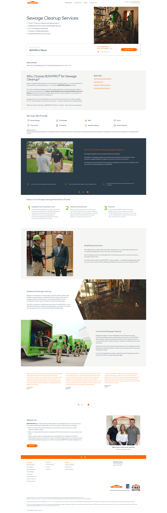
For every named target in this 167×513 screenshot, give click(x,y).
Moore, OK (29, 65)
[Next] (88, 192)
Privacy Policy (68, 467)
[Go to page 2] (84, 192)
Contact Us (93, 2)
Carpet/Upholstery (77, 131)
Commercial (77, 2)
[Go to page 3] (85, 404)
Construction (30, 474)
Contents (29, 133)
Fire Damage (30, 467)
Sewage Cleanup (31, 131)
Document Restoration (97, 131)
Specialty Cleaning (31, 478)
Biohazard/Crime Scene (41, 131)
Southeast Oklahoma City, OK (56, 65)
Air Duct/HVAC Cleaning (66, 131)
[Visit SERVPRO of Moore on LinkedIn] (81, 457)
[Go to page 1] (83, 192)
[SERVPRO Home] (33, 2)
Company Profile (50, 464)
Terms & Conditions (69, 464)
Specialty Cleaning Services (102, 85)
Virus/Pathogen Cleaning (54, 131)
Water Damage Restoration (102, 79)
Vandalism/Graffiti (134, 131)
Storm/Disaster (30, 471)
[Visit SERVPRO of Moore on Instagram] (85, 457)
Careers (48, 467)
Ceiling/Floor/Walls (86, 131)
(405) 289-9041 (135, 3)
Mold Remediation (31, 469)
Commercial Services (32, 476)
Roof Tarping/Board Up (123, 131)
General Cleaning (31, 481)
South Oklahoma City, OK (40, 65)
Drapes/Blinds (106, 131)
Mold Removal (98, 82)
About (85, 2)
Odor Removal (113, 131)
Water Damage (30, 464)
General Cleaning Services (102, 88)
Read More (32, 445)
